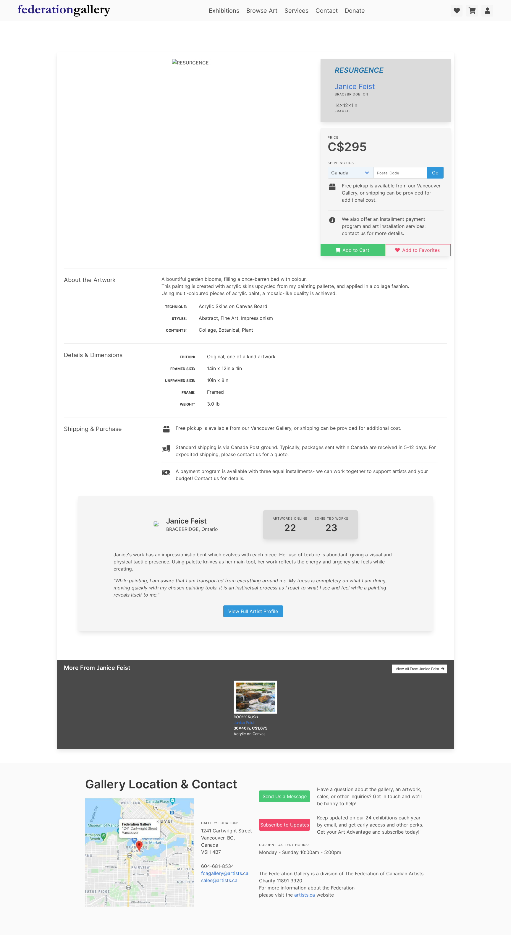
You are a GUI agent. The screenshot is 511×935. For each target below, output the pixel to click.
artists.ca (304, 895)
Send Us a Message (285, 796)
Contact (327, 10)
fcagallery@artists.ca (224, 873)
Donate (355, 10)
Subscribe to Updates (284, 825)
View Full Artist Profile (253, 611)
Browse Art (261, 10)
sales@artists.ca (219, 880)
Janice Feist (355, 86)
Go (435, 173)
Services (296, 10)
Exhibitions (224, 10)
